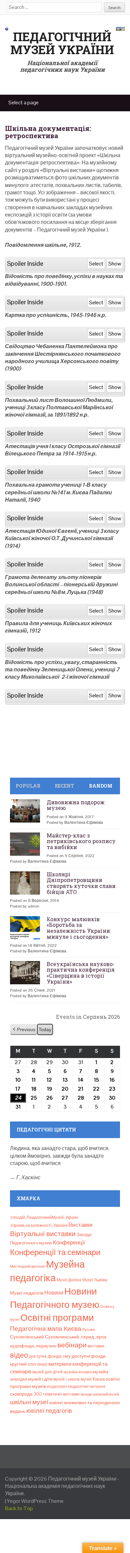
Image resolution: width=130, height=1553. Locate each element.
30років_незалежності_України (39, 1225)
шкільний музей (106, 1394)
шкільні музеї (29, 1402)
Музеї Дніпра (69, 1280)
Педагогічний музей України (62, 43)
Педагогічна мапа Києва (45, 1328)
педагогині (57, 1386)
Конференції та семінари (55, 1252)
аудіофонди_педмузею (33, 1346)
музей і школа (66, 1379)
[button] (23, 1029)
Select (96, 263)
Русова (88, 1329)
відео (19, 1355)
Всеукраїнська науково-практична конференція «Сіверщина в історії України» (81, 972)
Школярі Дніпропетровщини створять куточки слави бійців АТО (81, 883)
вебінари (72, 1345)
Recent (64, 786)
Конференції (69, 1242)
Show (114, 263)
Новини (53, 1292)
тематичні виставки (61, 1394)
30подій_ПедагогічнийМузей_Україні (44, 1217)
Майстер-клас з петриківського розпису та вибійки (81, 841)
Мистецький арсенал (27, 1266)
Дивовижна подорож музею (76, 805)
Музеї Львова (94, 1280)
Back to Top (19, 1508)
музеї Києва (93, 1379)
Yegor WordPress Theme (35, 1501)
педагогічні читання (86, 1386)
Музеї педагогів (26, 1293)
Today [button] (45, 1029)
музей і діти (40, 1379)
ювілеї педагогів (49, 1410)
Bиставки (81, 1224)
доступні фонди (89, 1356)
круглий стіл (23, 1364)
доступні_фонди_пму (50, 1356)
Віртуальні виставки (43, 1233)
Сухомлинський (27, 1337)
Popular (28, 786)
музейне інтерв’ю (78, 1372)
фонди (86, 1394)
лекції (42, 1364)
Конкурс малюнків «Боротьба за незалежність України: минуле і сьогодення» (79, 928)
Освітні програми (57, 1317)
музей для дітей (47, 1372)
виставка (96, 1346)
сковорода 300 (26, 1394)
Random (100, 786)
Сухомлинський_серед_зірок (75, 1337)
